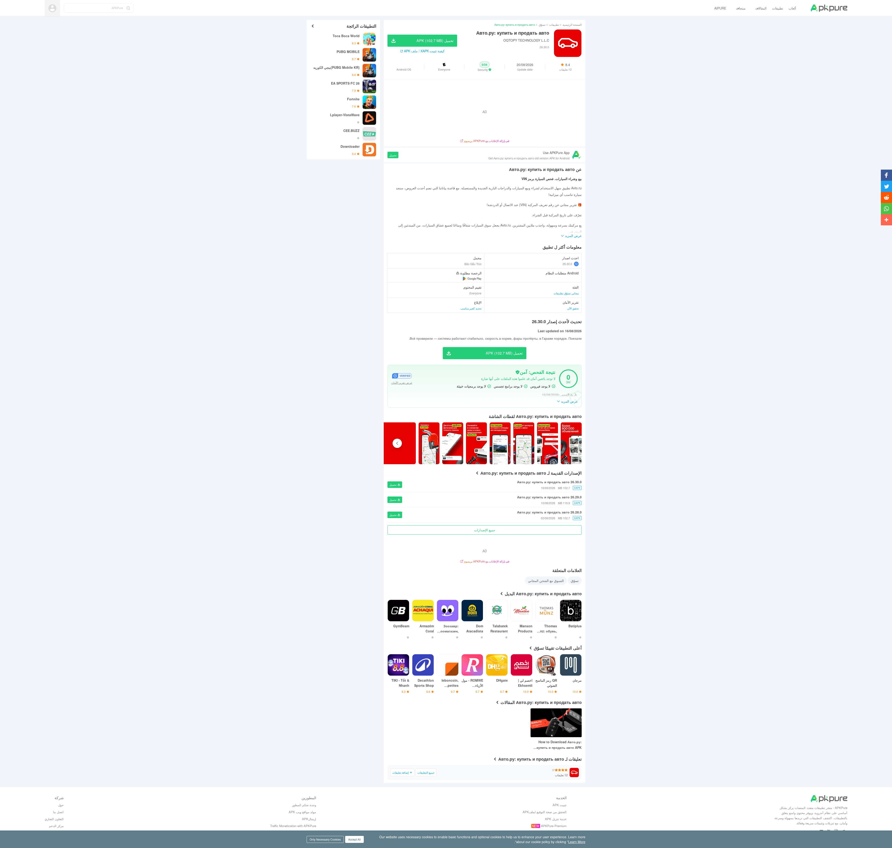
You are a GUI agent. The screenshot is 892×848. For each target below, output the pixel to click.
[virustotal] (517, 372)
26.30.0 (567, 264)
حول (61, 805)
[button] (484, 67)
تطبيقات (554, 24)
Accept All (354, 839)
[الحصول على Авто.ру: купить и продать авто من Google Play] (472, 278)
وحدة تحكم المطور (304, 805)
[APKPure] (828, 8)
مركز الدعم (56, 826)
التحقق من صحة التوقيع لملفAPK (545, 812)
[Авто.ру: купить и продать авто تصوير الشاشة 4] (476, 443)
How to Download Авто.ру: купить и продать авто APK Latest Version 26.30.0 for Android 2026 (559, 745)
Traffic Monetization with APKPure (293, 826)
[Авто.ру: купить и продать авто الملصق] (571, 443)
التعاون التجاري (54, 819)
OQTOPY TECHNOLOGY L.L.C (526, 40)
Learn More (576, 841)
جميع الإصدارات (484, 530)
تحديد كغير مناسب (471, 308)
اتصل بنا (58, 812)
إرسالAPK (309, 819)
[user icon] (52, 8)
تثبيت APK (560, 805)
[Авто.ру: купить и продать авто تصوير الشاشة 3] (500, 443)
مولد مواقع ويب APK (302, 812)
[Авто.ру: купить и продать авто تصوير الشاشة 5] (452, 443)
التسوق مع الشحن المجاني (546, 580)
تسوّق (542, 24)
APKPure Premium (554, 826)
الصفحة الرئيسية (572, 24)
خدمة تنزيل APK (556, 819)
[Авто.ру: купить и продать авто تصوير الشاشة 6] (429, 443)
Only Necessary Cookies (325, 839)
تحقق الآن (573, 308)
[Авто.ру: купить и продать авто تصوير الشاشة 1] (547, 443)
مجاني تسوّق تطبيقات (566, 293)
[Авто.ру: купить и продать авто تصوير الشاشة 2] (523, 443)
